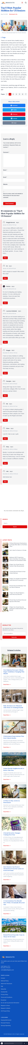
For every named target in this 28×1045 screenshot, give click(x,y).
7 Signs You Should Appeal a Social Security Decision (16, 593)
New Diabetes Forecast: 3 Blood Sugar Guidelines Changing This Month (13, 671)
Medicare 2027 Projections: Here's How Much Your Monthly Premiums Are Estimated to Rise (17, 559)
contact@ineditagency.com (7, 969)
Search (15, 526)
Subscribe (14, 637)
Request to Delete (5, 1008)
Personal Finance (5, 1022)
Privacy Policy (4, 994)
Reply (5, 257)
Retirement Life (13, 14)
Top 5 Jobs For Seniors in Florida (17, 550)
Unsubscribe (4, 991)
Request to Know (5, 1005)
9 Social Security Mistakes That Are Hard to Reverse (17, 586)
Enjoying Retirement (6, 1020)
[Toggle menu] (22, 2)
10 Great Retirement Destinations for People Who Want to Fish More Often (18, 544)
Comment (6, 152)
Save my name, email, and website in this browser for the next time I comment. (13, 195)
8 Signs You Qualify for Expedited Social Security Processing (18, 579)
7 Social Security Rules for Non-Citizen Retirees (17, 572)
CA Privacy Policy (5, 1011)
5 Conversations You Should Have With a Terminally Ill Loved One (13, 902)
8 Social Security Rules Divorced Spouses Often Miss (17, 600)
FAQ (2, 986)
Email (5, 177)
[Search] (25, 2)
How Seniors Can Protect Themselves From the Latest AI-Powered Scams (13, 868)
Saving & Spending (6, 1025)
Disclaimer (3, 1000)
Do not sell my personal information (10, 1002)
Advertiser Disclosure (6, 983)
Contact (3, 978)
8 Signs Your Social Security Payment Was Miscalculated (16, 565)
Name (5, 170)
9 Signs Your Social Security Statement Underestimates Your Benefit (17, 608)
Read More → (7, 684)
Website (5, 184)
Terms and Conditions (6, 997)
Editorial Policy (5, 981)
